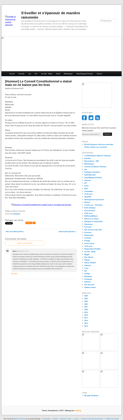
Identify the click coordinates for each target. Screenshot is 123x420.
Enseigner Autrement (92, 172)
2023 (86, 301)
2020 (86, 309)
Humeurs (87, 180)
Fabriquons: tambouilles (93, 221)
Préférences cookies (112, 419)
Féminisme (88, 224)
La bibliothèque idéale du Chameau (97, 155)
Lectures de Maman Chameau (95, 166)
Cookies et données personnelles (92, 419)
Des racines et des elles (93, 229)
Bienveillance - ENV (91, 161)
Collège (87, 273)
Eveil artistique (89, 208)
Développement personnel (94, 199)
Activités (21, 73)
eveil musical (89, 243)
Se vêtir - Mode (46, 73)
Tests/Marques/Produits (84, 73)
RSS (97, 117)
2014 (86, 326)
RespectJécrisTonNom (92, 249)
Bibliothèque (68, 73)
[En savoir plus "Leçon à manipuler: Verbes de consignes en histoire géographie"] (109, 387)
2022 (86, 304)
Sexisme (87, 282)
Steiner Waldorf (90, 262)
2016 (86, 320)
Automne (87, 265)
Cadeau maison (90, 287)
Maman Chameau (19, 419)
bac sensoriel (89, 284)
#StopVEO (16, 214)
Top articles (46, 419)
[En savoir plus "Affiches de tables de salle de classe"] (109, 368)
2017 (86, 318)
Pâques (87, 260)
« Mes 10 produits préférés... (15, 231)
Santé (58, 73)
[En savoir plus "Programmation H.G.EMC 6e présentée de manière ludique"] (90, 387)
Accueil (12, 73)
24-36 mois (88, 213)
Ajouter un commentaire (25, 243)
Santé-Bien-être (90, 175)
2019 (86, 312)
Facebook (84, 117)
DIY (36, 73)
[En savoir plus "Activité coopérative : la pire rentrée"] (109, 350)
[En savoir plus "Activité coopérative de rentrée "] (90, 368)
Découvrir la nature (91, 218)
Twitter (91, 117)
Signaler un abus (66, 419)
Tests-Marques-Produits (93, 177)
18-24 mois (88, 246)
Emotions (88, 232)
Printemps (88, 279)
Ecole (86, 186)
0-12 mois (88, 227)
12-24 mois (88, 194)
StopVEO (87, 197)
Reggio (87, 254)
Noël (86, 188)
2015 (86, 323)
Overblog (77, 410)
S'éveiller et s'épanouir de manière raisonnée (50, 15)
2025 (86, 296)
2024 (86, 298)
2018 (86, 315)
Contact (99, 73)
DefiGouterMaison (91, 216)
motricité (87, 238)
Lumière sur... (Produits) (93, 205)
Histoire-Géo (89, 235)
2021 (86, 307)
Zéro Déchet (88, 257)
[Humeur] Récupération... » (68, 231)
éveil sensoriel (89, 210)
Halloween (88, 276)
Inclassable (88, 191)
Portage (87, 240)
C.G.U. (76, 419)
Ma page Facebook (91, 395)
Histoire (87, 202)
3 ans (86, 268)
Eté (85, 271)
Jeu (29, 73)
